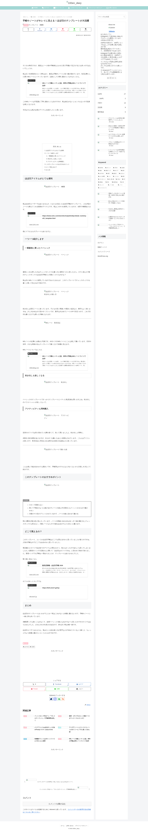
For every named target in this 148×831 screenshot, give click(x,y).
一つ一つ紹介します (52, 153)
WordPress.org (103, 256)
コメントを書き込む (57, 804)
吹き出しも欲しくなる (54, 159)
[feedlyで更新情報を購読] (113, 78)
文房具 (26, 643)
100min (112, 31)
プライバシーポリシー (81, 825)
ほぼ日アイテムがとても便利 (55, 150)
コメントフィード (104, 251)
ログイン (101, 243)
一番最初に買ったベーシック (57, 156)
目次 (54, 146)
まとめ (48, 170)
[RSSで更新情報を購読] (63, 699)
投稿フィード (102, 247)
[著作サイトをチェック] (51, 699)
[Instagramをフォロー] (55, 699)
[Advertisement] (57, 49)
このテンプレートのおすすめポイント (57, 164)
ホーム (62, 825)
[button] (85, 29)
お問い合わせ (69, 825)
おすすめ (27, 646)
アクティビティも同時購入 (56, 161)
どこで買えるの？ (51, 167)
